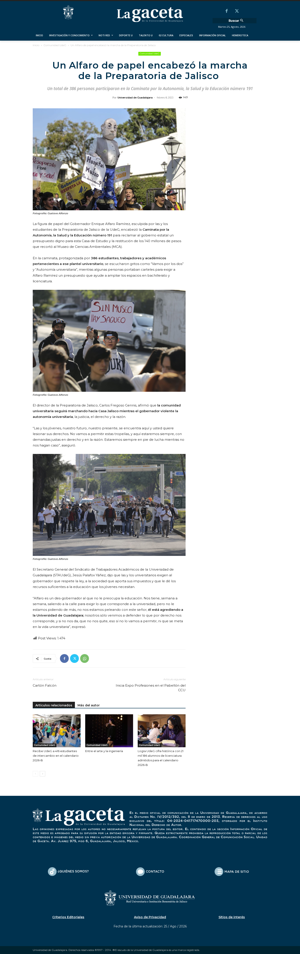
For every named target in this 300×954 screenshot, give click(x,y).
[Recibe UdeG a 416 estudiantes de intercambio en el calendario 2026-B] (57, 730)
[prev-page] (35, 773)
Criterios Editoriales (68, 917)
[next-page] (42, 773)
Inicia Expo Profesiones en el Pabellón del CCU (151, 687)
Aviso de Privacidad (150, 917)
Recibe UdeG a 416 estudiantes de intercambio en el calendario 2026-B (56, 755)
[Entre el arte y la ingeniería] (109, 730)
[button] (236, 20)
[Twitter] (237, 11)
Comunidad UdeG (54, 45)
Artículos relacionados (53, 705)
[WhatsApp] (84, 658)
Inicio (36, 45)
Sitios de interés (232, 917)
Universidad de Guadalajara (135, 97)
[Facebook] (227, 11)
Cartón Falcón (44, 685)
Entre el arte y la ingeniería (104, 751)
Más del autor (89, 705)
